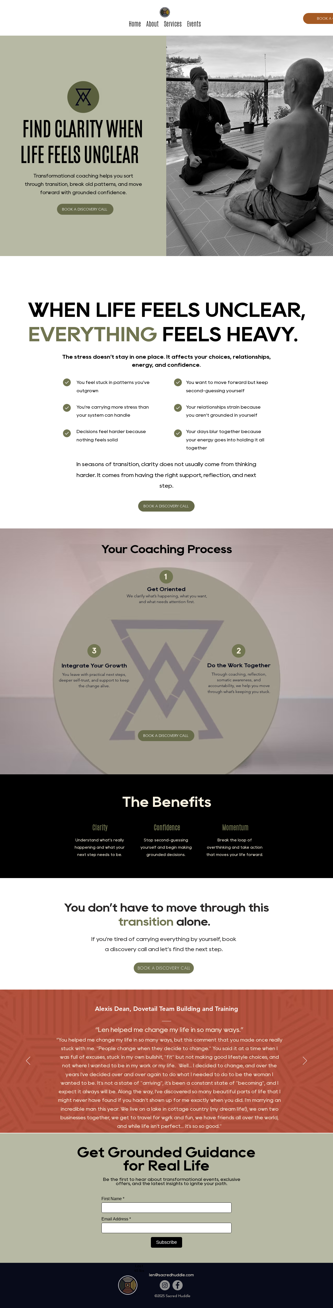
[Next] (305, 1061)
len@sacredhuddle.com (171, 1275)
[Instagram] (165, 1285)
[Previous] (28, 1061)
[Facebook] (177, 1285)
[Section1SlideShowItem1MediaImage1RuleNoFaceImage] (166, 1120)
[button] (172, 23)
